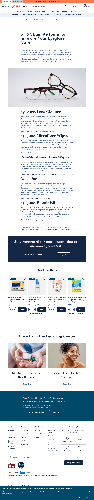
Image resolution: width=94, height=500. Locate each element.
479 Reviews (23, 297)
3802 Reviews (43, 297)
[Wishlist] (25, 279)
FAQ (9, 434)
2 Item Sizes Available (35, 314)
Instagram (56, 229)
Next (85, 299)
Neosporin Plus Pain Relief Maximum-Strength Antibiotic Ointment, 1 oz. (16, 301)
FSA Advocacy (25, 441)
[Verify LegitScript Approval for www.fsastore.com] (21, 465)
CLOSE (86, 497)
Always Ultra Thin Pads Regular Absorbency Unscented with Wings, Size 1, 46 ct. (76, 301)
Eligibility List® (25, 437)
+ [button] (14, 310)
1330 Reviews (62, 297)
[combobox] (49, 6)
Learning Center (26, 20)
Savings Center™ (26, 430)
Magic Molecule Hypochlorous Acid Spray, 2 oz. (35, 301)
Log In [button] (75, 6)
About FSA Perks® (53, 439)
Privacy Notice (68, 488)
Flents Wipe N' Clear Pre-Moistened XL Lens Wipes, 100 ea (51, 175)
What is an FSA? (26, 444)
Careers (37, 437)
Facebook (49, 229)
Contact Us (11, 438)
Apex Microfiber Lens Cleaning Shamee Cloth (46, 153)
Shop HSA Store (73, 463)
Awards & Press (39, 434)
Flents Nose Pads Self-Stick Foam (42, 198)
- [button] (10, 309)
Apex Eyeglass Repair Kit (39, 220)
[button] (86, 6)
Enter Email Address (33, 255)
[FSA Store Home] (19, 6)
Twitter (67, 229)
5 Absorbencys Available (76, 314)
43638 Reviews (82, 297)
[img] (18, 298)
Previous (8, 299)
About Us (37, 430)
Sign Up (64, 255)
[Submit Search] (65, 6)
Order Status (52, 436)
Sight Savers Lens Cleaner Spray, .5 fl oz (45, 131)
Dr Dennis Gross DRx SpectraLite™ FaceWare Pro (56, 301)
